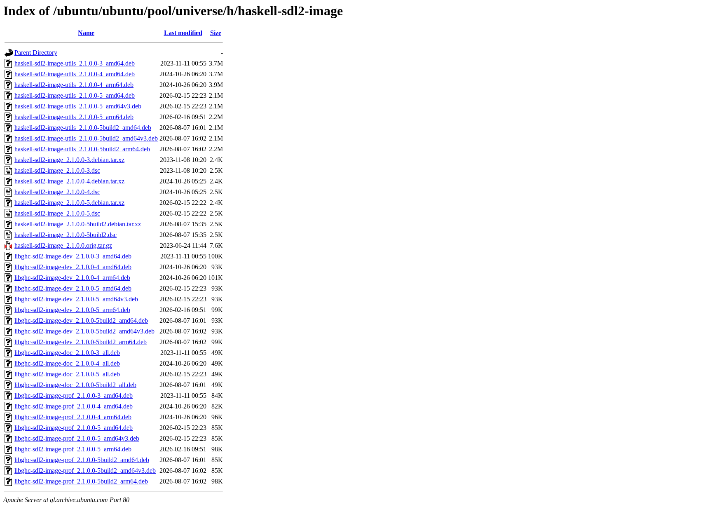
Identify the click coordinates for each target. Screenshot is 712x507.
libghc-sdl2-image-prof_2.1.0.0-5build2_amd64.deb (81, 459)
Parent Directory (35, 52)
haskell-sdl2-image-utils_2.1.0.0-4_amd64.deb (74, 73)
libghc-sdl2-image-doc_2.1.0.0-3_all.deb (67, 352)
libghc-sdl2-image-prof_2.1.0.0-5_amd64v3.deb (76, 438)
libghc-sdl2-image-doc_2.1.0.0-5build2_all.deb (75, 384)
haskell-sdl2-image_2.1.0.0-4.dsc (57, 191)
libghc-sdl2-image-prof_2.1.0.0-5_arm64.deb (72, 449)
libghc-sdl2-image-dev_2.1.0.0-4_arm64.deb (72, 277)
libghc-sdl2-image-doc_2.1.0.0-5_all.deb (67, 374)
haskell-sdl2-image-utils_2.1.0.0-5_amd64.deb (74, 95)
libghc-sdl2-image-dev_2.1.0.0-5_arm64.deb (72, 309)
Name (86, 32)
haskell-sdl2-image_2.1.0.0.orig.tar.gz (63, 245)
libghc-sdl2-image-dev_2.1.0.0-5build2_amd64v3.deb (84, 331)
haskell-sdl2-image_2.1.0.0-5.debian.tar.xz (69, 202)
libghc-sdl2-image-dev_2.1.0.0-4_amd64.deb (72, 266)
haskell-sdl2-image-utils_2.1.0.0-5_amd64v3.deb (77, 106)
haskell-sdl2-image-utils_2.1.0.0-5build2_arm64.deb (82, 149)
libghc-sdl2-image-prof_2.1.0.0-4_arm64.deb (72, 416)
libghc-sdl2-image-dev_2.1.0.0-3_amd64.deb (72, 256)
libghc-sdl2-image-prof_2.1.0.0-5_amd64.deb (73, 427)
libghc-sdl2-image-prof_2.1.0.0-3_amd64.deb (73, 395)
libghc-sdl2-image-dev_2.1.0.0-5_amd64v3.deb (76, 299)
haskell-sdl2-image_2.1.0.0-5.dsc (57, 213)
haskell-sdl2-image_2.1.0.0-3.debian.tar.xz (69, 159)
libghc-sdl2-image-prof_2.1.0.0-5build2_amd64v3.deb (85, 470)
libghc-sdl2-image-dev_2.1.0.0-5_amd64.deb (72, 288)
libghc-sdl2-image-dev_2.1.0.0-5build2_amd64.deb (81, 320)
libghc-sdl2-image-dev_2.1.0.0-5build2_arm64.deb (80, 341)
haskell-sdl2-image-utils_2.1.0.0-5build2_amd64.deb (82, 127)
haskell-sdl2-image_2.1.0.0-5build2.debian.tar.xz (77, 224)
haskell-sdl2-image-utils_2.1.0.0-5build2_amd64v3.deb (86, 138)
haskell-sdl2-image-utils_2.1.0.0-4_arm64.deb (74, 84)
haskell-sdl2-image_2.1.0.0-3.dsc (57, 170)
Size (215, 32)
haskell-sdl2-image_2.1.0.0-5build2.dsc (65, 234)
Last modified (183, 32)
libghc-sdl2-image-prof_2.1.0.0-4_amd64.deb (73, 406)
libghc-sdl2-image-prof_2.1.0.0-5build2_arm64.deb (81, 481)
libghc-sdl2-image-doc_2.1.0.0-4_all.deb (67, 363)
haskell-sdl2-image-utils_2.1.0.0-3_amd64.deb (74, 63)
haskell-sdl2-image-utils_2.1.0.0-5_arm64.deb (74, 116)
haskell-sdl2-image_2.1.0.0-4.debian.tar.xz (69, 181)
